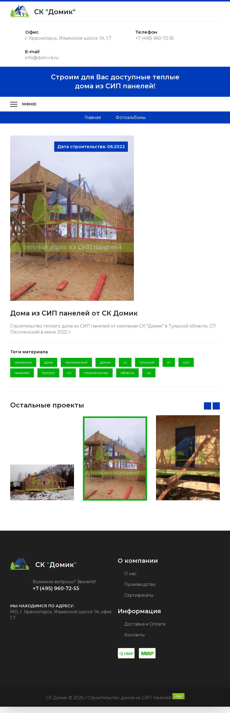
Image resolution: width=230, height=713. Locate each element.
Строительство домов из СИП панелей (129, 697)
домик (105, 362)
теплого (48, 373)
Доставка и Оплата (144, 624)
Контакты (134, 635)
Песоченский (76, 362)
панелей (22, 373)
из (149, 373)
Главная (92, 117)
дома (48, 362)
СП (69, 373)
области (127, 373)
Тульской (147, 362)
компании (23, 362)
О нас (130, 573)
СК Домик (54, 12)
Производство (139, 584)
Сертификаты (138, 595)
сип (186, 362)
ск (125, 362)
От (168, 362)
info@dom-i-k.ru (42, 57)
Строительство (96, 373)
